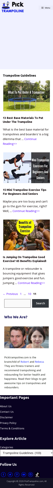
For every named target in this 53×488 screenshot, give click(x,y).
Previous (10, 294)
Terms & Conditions (12, 428)
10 (30, 294)
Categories (6, 447)
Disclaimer (6, 417)
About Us (5, 406)
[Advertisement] (26, 43)
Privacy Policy (8, 423)
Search (40, 303)
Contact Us (7, 411)
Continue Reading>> (26, 211)
